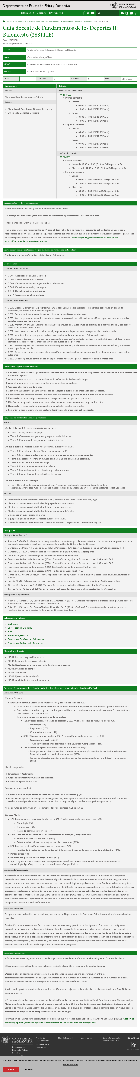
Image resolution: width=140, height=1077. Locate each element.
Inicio (4, 21)
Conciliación (86, 1037)
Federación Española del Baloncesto (26, 639)
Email (67, 94)
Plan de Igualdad (65, 1037)
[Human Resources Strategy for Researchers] (133, 1045)
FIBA (10, 631)
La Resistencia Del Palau (20, 627)
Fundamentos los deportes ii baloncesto (76, 22)
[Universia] (133, 1038)
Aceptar (11, 1069)
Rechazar (29, 1069)
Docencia (41, 13)
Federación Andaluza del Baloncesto (26, 643)
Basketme (13, 623)
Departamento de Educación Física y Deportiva (36, 5)
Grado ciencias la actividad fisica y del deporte (41, 22)
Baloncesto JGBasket (18, 635)
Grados (19, 22)
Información (27, 13)
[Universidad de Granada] (123, 5)
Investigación (56, 13)
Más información (70, 1064)
